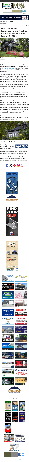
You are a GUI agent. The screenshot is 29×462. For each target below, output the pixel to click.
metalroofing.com (7, 161)
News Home (3, 23)
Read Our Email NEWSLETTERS (7, 454)
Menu (26, 1)
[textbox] (12, 13)
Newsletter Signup (17, 11)
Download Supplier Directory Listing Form (18, 458)
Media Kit (24, 10)
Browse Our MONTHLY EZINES (14, 454)
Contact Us (20, 459)
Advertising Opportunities (12, 459)
